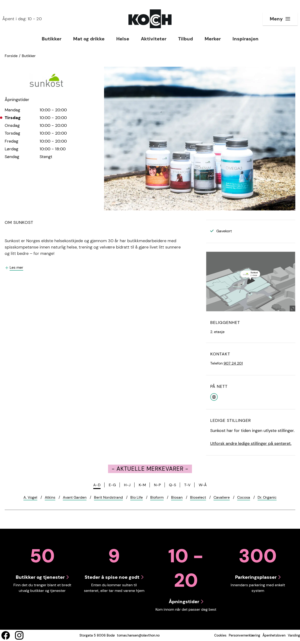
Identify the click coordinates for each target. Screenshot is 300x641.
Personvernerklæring (244, 635)
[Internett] (214, 396)
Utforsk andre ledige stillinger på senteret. (251, 443)
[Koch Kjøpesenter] (150, 18)
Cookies (220, 635)
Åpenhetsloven (273, 635)
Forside (11, 55)
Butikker (29, 55)
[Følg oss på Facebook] (5, 635)
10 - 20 (22, 19)
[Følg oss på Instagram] (19, 635)
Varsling (294, 635)
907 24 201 (233, 363)
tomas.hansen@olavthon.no (138, 635)
